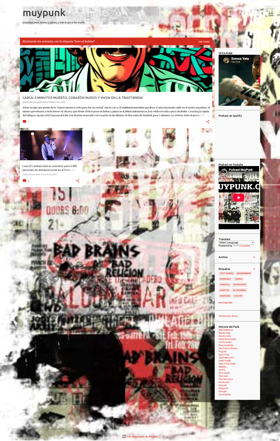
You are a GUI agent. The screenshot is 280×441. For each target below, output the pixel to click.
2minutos (224, 290)
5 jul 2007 (238, 296)
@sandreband (244, 273)
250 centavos (239, 284)
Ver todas (204, 42)
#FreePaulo (225, 279)
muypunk (44, 12)
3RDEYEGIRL (225, 296)
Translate (244, 245)
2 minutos (224, 284)
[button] (208, 122)
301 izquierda (239, 290)
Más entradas (116, 196)
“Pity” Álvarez (226, 273)
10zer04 (238, 279)
